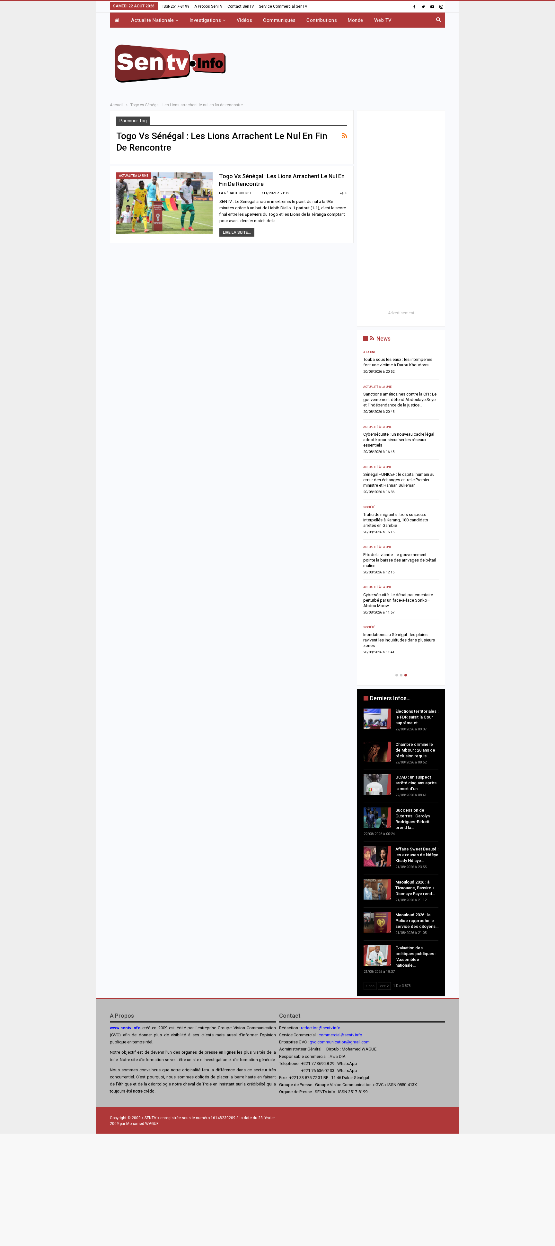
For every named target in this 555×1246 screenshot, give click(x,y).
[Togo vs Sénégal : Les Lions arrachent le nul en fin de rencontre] (164, 203)
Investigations (205, 20)
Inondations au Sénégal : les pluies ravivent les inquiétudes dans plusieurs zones (399, 640)
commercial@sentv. (337, 1035)
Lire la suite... (237, 232)
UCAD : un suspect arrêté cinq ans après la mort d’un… (415, 783)
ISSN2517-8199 (176, 6)
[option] (401, 504)
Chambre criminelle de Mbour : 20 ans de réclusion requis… (415, 750)
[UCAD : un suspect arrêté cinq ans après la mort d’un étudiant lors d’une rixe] (377, 784)
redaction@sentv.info (320, 1027)
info (358, 1035)
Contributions (321, 20)
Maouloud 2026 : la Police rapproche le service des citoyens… (416, 920)
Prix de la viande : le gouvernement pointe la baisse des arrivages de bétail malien (399, 560)
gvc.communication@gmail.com (340, 1042)
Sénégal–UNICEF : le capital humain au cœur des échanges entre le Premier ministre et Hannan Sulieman (399, 480)
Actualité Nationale (152, 20)
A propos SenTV (208, 6)
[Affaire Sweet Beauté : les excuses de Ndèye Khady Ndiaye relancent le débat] (377, 856)
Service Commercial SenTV (283, 6)
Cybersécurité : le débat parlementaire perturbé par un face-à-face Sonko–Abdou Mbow (398, 600)
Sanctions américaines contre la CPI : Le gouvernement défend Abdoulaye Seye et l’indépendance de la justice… (399, 399)
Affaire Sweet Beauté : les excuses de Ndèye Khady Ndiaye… (416, 855)
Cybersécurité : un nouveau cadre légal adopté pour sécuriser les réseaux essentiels (398, 440)
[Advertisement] (342, 62)
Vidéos (244, 20)
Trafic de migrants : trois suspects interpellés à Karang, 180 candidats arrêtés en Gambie (395, 520)
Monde (355, 20)
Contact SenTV (240, 6)
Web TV (383, 20)
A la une (369, 352)
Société (369, 507)
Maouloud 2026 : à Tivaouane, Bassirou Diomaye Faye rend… (415, 888)
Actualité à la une (133, 175)
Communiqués (279, 20)
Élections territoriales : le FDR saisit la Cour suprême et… (416, 717)
